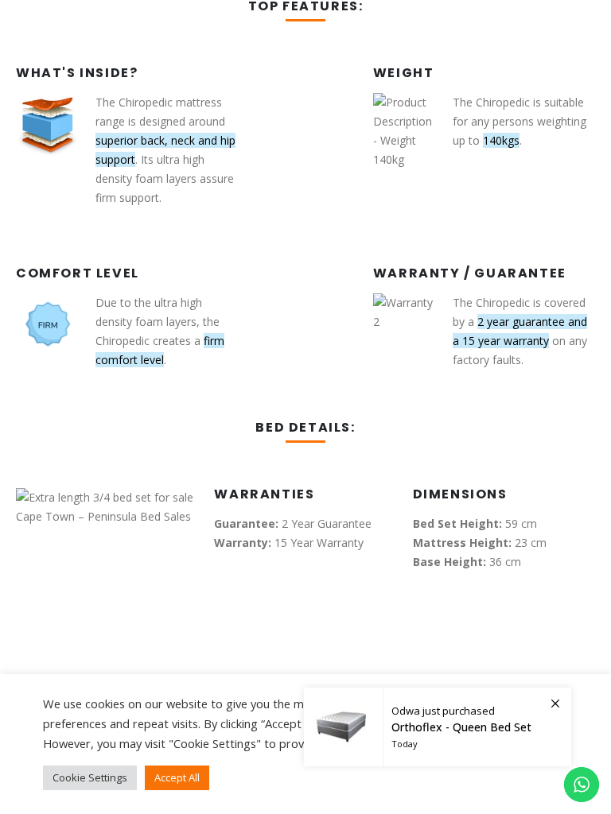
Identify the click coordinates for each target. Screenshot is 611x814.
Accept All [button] (177, 777)
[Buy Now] (437, 727)
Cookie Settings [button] (90, 777)
